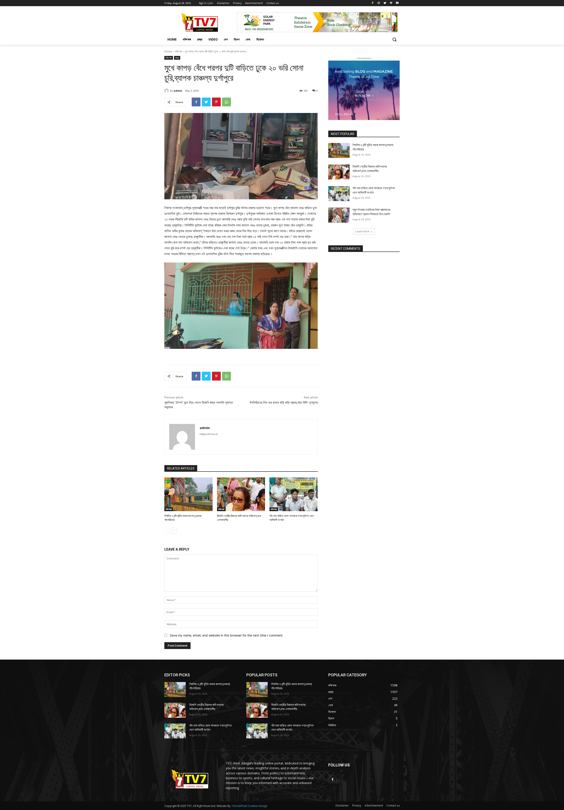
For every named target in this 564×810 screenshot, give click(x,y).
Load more (362, 231)
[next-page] (174, 530)
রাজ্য (177, 57)
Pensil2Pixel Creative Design (249, 806)
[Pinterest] (216, 102)
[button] (394, 39)
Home (168, 51)
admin (178, 90)
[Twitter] (385, 3)
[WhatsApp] (226, 102)
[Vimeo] (390, 3)
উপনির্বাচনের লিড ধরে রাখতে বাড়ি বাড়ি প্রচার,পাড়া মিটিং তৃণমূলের (284, 403)
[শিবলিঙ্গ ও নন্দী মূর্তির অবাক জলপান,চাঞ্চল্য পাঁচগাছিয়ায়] (188, 494)
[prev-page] (167, 530)
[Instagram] (378, 3)
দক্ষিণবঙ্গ (178, 51)
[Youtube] (397, 3)
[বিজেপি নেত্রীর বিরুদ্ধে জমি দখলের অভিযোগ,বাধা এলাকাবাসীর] (241, 494)
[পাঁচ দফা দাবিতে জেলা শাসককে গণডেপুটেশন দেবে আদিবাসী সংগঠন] (293, 494)
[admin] (167, 91)
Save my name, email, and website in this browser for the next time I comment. (226, 635)
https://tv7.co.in (209, 434)
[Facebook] (372, 3)
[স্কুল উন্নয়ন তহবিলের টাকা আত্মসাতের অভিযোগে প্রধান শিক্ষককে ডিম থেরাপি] (339, 215)
